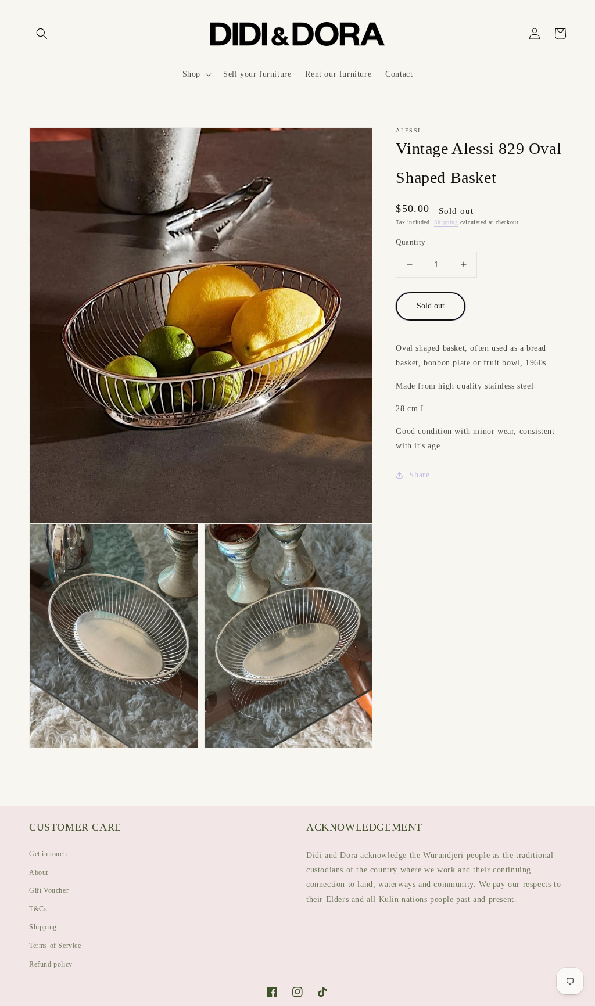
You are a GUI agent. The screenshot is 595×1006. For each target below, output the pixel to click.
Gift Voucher (49, 890)
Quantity (410, 242)
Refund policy (51, 964)
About (38, 872)
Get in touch (48, 854)
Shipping (446, 222)
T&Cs (38, 909)
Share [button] (419, 474)
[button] (42, 33)
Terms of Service (55, 946)
